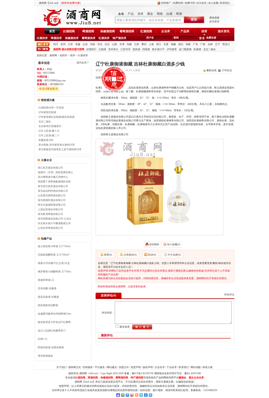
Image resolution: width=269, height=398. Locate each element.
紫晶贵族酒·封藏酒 (48, 296)
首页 (52, 31)
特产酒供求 (119, 38)
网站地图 (196, 367)
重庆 (143, 44)
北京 (107, 44)
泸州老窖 (172, 49)
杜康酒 (197, 49)
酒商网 (53, 55)
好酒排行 (91, 49)
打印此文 (227, 70)
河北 (99, 44)
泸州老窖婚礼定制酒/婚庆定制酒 (56, 116)
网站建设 (112, 367)
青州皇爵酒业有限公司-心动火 (54, 218)
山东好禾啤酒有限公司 (50, 227)
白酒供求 (42, 38)
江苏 (70, 44)
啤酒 (179, 13)
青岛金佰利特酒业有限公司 (53, 190)
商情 (160, 13)
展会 (150, 13)
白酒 (169, 13)
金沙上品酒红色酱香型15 (52, 330)
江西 (136, 44)
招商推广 (166, 2)
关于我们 (61, 367)
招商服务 (88, 367)
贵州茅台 (113, 49)
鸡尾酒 (146, 49)
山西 (114, 44)
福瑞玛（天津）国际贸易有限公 (55, 172)
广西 (202, 44)
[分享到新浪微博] (131, 395)
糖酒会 (182, 377)
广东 (195, 44)
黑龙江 (226, 44)
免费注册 (211, 37)
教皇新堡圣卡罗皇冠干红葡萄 (54, 322)
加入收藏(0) (173, 244)
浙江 (158, 44)
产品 (131, 13)
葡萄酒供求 (88, 38)
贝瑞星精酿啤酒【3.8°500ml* (54, 254)
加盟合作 (124, 367)
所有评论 (229, 294)
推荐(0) (108, 254)
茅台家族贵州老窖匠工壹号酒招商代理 (59, 149)
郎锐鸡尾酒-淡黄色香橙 (51, 347)
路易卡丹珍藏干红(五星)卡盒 (54, 263)
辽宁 (217, 44)
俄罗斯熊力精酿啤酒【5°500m (54, 271)
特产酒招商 (137, 377)
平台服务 (100, 367)
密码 (176, 37)
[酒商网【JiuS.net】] (71, 25)
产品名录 (172, 367)
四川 (55, 44)
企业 (121, 13)
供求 (140, 13)
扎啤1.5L (42, 339)
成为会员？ (82, 62)
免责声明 (136, 367)
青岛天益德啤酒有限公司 (52, 204)
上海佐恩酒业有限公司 (50, 209)
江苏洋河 (125, 49)
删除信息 (212, 70)
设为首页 (201, 2)
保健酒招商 (107, 31)
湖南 (188, 44)
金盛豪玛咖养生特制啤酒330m (54, 313)
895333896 (49, 72)
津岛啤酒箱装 (45, 355)
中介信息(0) (174, 254)
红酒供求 (104, 38)
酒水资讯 (223, 31)
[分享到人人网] (145, 395)
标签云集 (208, 367)
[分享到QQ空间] (122, 395)
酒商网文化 (74, 367)
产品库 (185, 31)
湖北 (180, 44)
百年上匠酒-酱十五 (48, 130)
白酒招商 (69, 31)
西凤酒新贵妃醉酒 (48, 305)
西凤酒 (136, 49)
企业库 (165, 31)
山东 (85, 44)
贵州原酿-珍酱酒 (47, 288)
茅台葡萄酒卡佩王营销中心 (53, 177)
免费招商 (178, 2)
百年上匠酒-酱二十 (48, 135)
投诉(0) (152, 254)
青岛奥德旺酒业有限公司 (52, 200)
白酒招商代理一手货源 (51, 107)
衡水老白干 (158, 49)
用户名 (150, 37)
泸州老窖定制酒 (47, 112)
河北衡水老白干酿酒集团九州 (54, 223)
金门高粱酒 (185, 49)
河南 (92, 44)
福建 (173, 44)
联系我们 (225, 2)
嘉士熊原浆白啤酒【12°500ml (54, 246)
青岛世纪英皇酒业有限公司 (53, 186)
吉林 (210, 44)
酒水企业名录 (196, 377)
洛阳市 (63, 55)
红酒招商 (146, 31)
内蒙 (129, 44)
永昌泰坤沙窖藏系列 (49, 126)
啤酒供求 (56, 38)
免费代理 (190, 2)
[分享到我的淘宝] (136, 395)
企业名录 (160, 367)
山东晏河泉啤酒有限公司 (52, 195)
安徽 (77, 44)
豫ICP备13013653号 (142, 373)
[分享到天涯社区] (141, 395)
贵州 (63, 44)
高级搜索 (214, 17)
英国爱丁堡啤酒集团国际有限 (54, 181)
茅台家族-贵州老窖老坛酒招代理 (56, 144)
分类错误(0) (130, 254)
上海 (151, 44)
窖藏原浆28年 (46, 140)
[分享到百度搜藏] (118, 395)
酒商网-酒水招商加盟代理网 (68, 49)
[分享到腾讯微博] (127, 395)
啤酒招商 (88, 31)
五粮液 (102, 49)
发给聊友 (154, 244)
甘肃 (166, 44)
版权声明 (148, 367)
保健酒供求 (72, 38)
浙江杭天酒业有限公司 (50, 167)
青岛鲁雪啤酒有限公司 (50, 214)
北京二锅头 (209, 49)
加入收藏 (213, 2)
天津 (121, 44)
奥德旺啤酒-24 (46, 280)
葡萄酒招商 (127, 31)
